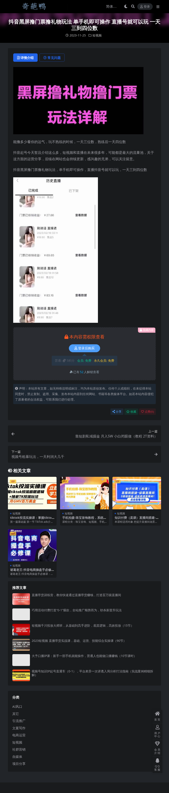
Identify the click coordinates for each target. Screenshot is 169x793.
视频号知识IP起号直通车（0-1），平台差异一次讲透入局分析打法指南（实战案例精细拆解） (92, 673)
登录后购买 (86, 348)
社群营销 (19, 749)
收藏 (133, 411)
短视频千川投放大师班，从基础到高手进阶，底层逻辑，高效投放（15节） (83, 625)
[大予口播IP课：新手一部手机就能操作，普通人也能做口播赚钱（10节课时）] (21, 660)
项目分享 (19, 763)
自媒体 (17, 756)
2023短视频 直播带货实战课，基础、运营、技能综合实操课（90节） (79, 641)
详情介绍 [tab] (27, 57)
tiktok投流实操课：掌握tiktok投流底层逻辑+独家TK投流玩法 (32, 519)
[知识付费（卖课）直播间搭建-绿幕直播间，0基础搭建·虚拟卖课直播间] (136, 493)
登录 (147, 6)
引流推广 (19, 721)
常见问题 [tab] (54, 57)
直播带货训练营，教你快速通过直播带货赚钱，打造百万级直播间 (76, 595)
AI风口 (17, 706)
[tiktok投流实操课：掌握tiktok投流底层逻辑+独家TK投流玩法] (32, 493)
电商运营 (19, 735)
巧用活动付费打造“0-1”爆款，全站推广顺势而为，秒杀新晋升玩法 (77, 610)
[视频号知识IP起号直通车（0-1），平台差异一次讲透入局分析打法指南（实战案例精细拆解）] (21, 675)
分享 (118, 411)
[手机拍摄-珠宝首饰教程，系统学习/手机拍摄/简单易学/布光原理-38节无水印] (84, 493)
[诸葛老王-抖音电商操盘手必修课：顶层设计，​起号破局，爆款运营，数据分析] (32, 545)
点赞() (149, 411)
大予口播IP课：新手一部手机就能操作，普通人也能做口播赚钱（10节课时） (84, 656)
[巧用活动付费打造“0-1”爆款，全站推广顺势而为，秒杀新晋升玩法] (21, 614)
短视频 (97, 35)
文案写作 (19, 728)
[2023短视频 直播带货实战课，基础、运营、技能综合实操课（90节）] (21, 645)
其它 (15, 713)
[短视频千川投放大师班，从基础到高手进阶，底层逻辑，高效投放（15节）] (21, 629)
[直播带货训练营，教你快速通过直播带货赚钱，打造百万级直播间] (21, 599)
